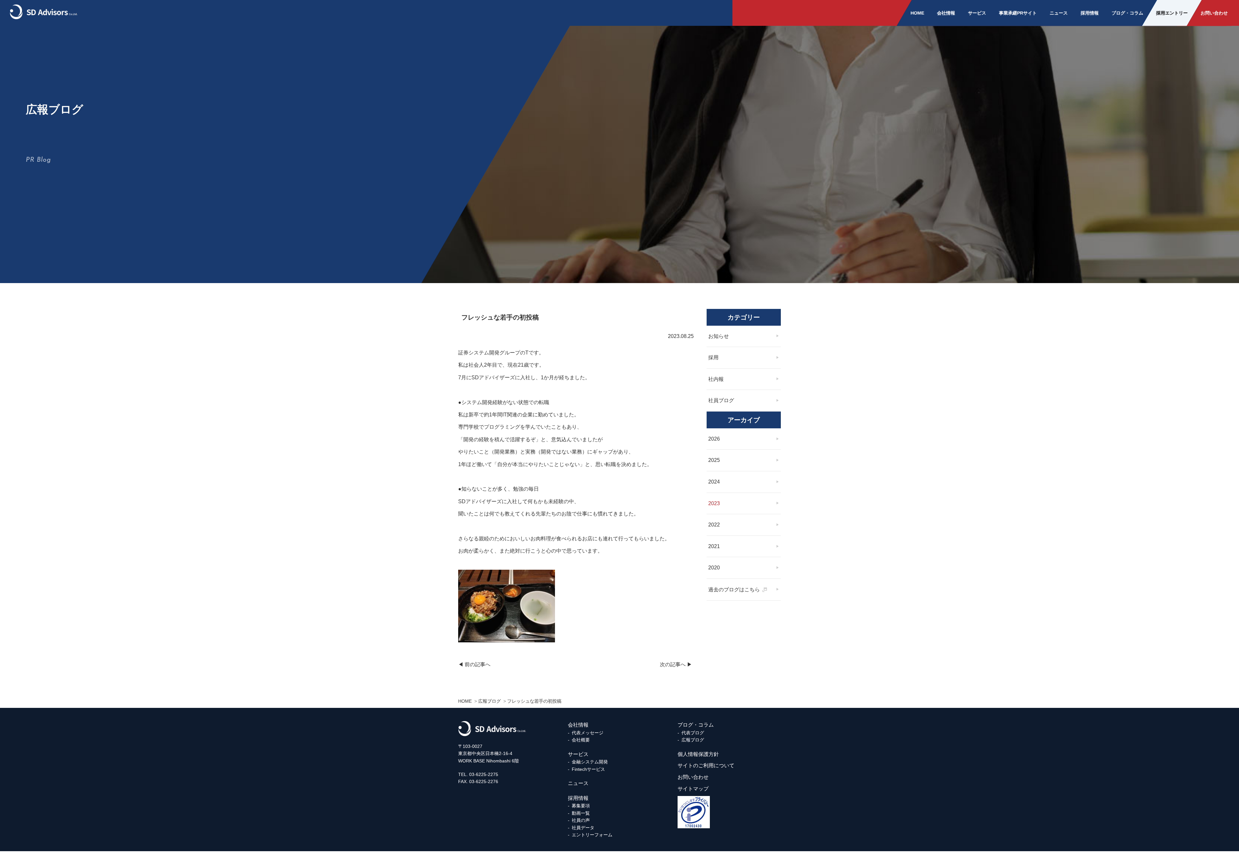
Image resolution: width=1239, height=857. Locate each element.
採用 (713, 357)
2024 (714, 482)
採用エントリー (1172, 12)
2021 (714, 546)
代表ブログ (692, 732)
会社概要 (581, 739)
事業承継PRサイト (1018, 12)
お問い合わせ (1214, 12)
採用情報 (1090, 12)
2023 (714, 503)
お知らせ (718, 336)
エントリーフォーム (592, 834)
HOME (917, 12)
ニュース (1059, 12)
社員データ (583, 827)
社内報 (716, 379)
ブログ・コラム (1127, 12)
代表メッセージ (587, 732)
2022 (714, 524)
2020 (714, 567)
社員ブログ (721, 400)
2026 (714, 439)
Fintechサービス (588, 769)
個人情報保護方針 (698, 754)
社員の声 (581, 820)
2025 (714, 460)
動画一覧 (581, 813)
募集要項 (581, 805)
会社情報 (946, 12)
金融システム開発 (590, 761)
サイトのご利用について (706, 765)
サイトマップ (693, 788)
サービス (977, 12)
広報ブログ (692, 739)
